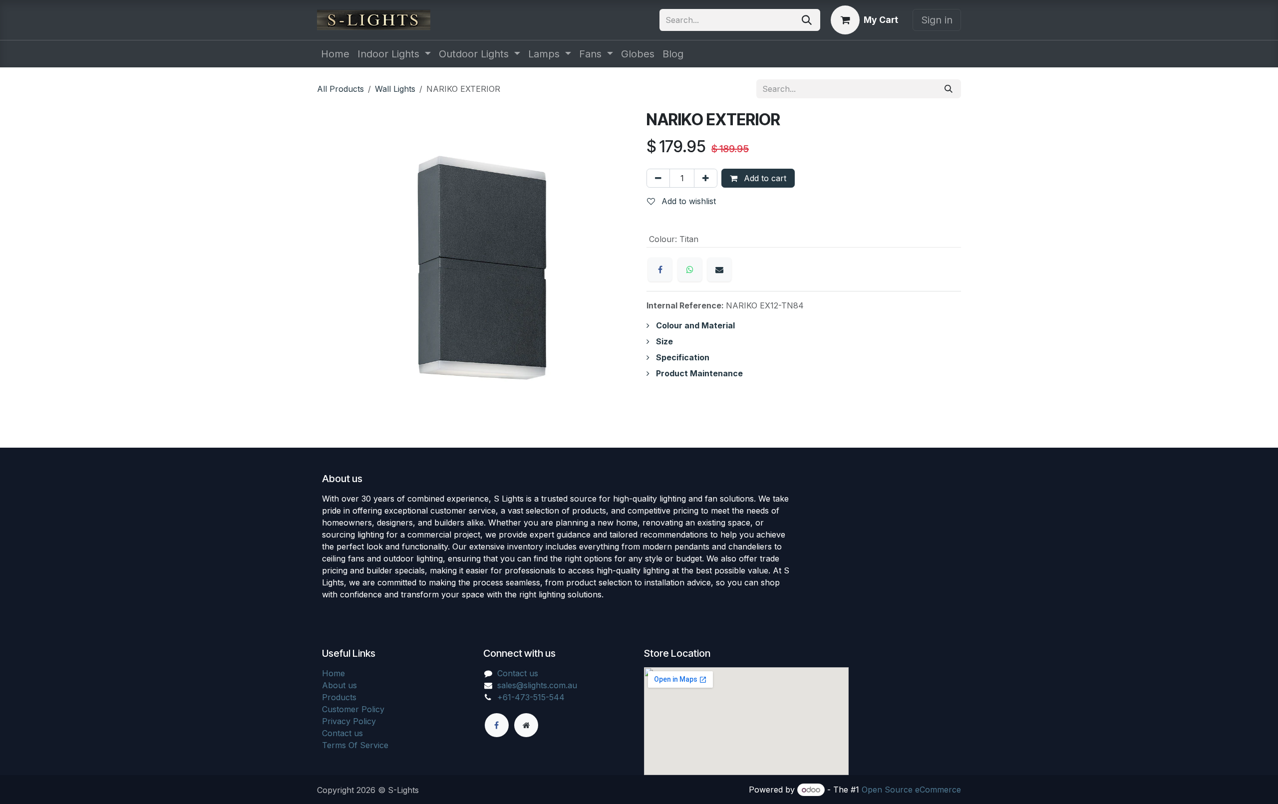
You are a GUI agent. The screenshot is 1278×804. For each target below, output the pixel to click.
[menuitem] (335, 53)
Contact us (342, 733)
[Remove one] (658, 178)
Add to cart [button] (763, 178)
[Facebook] (660, 269)
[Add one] (705, 178)
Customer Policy (353, 709)
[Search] (806, 20)
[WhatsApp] (690, 269)
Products (339, 697)
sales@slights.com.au (537, 685)
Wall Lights (395, 89)
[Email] (719, 269)
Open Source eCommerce (911, 790)
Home (333, 673)
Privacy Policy (349, 721)
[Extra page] (526, 725)
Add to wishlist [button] (687, 201)
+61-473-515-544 (531, 697)
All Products (340, 89)
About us (339, 685)
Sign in (937, 20)
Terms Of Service (355, 745)
